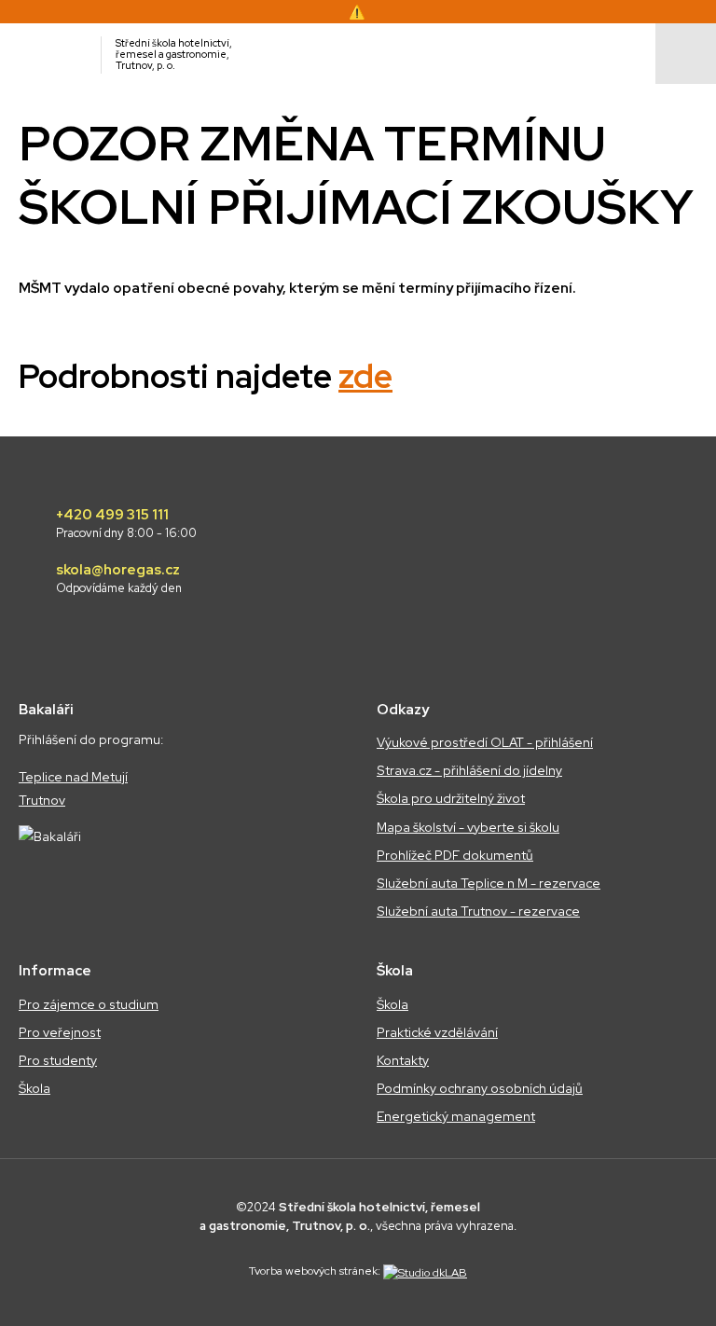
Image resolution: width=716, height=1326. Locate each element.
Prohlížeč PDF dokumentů (455, 855)
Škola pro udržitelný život (451, 798)
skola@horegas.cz (119, 579)
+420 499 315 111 (126, 524)
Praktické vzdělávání (437, 1032)
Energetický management (456, 1116)
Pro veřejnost (60, 1032)
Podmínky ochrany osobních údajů (480, 1088)
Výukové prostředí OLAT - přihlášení (485, 742)
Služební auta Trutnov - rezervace (478, 911)
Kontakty (403, 1060)
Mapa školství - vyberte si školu (468, 827)
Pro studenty (58, 1060)
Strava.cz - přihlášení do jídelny (469, 770)
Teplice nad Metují (73, 776)
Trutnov (42, 800)
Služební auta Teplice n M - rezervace (488, 883)
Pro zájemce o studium (88, 1004)
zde (365, 376)
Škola (34, 1088)
